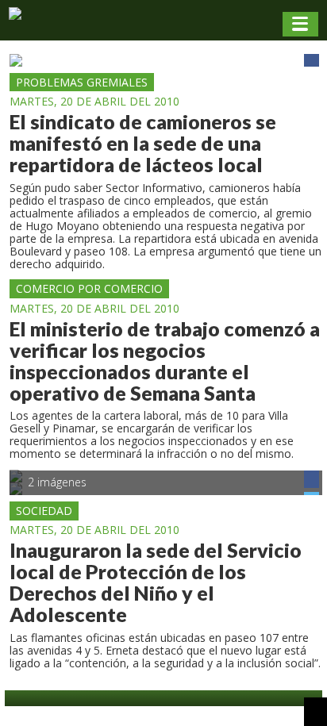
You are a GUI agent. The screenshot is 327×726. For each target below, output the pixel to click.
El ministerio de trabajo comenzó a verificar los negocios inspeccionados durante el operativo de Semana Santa (165, 361)
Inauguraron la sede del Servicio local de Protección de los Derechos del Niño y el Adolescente (156, 582)
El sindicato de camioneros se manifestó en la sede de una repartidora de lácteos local (143, 143)
